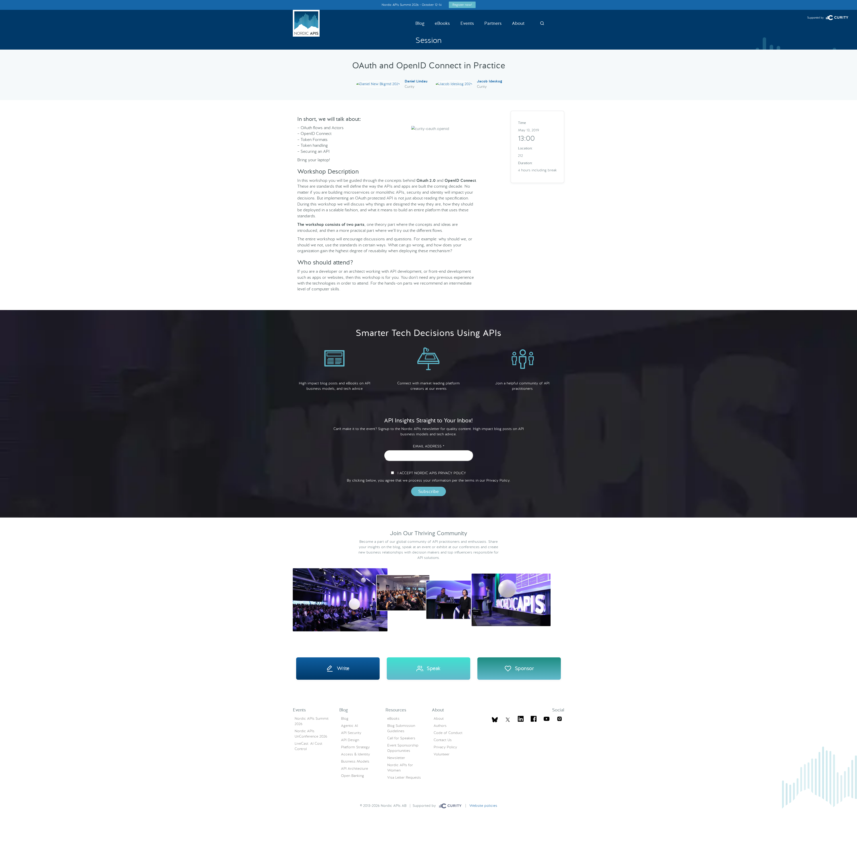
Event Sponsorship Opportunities (402, 748)
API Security (351, 732)
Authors (440, 725)
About (518, 23)
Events (467, 23)
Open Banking (352, 775)
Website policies (483, 805)
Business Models (355, 761)
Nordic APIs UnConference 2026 (311, 734)
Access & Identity (355, 754)
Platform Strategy (355, 747)
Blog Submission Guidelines (401, 728)
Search (542, 23)
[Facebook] (533, 719)
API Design (350, 740)
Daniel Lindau (416, 81)
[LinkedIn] (520, 719)
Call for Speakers (401, 738)
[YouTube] (546, 719)
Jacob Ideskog (489, 81)
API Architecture (354, 768)
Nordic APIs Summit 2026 (312, 721)
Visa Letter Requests (404, 777)
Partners (493, 23)
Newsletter (396, 757)
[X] (494, 719)
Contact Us (443, 740)
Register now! (462, 5)
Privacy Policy (445, 747)
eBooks (442, 23)
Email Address (428, 446)
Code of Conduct (448, 732)
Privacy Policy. (498, 480)
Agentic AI (349, 725)
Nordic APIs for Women (400, 768)
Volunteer (441, 754)
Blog (419, 23)
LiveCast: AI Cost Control (308, 746)
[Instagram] (559, 719)
